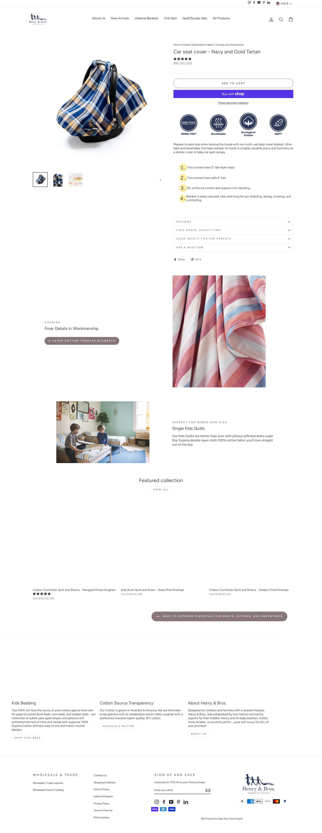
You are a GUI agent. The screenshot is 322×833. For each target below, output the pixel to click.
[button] (182, 59)
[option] (97, 105)
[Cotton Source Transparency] (142, 673)
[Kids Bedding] (54, 673)
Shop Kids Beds (27, 737)
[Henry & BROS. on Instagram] (156, 802)
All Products (221, 18)
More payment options (233, 103)
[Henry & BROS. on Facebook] (164, 802)
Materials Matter (118, 726)
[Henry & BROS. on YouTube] (171, 802)
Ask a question (189, 247)
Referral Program (103, 796)
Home (176, 44)
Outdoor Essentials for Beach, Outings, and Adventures (212, 44)
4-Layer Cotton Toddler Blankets (81, 340)
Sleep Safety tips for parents (203, 238)
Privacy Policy (101, 803)
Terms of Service (103, 810)
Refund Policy (101, 789)
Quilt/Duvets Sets (194, 18)
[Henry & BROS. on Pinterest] (178, 802)
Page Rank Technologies (230, 818)
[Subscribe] (208, 790)
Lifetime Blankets (146, 18)
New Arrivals (120, 18)
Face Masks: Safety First (199, 230)
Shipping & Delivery (105, 782)
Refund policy (101, 817)
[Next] (158, 179)
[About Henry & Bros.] (230, 673)
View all (161, 489)
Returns (183, 221)
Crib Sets (170, 18)
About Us (98, 18)
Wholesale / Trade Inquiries (48, 782)
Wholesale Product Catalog (48, 789)
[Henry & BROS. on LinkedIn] (186, 802)
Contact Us (100, 775)
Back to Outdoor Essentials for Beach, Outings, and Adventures (222, 616)
